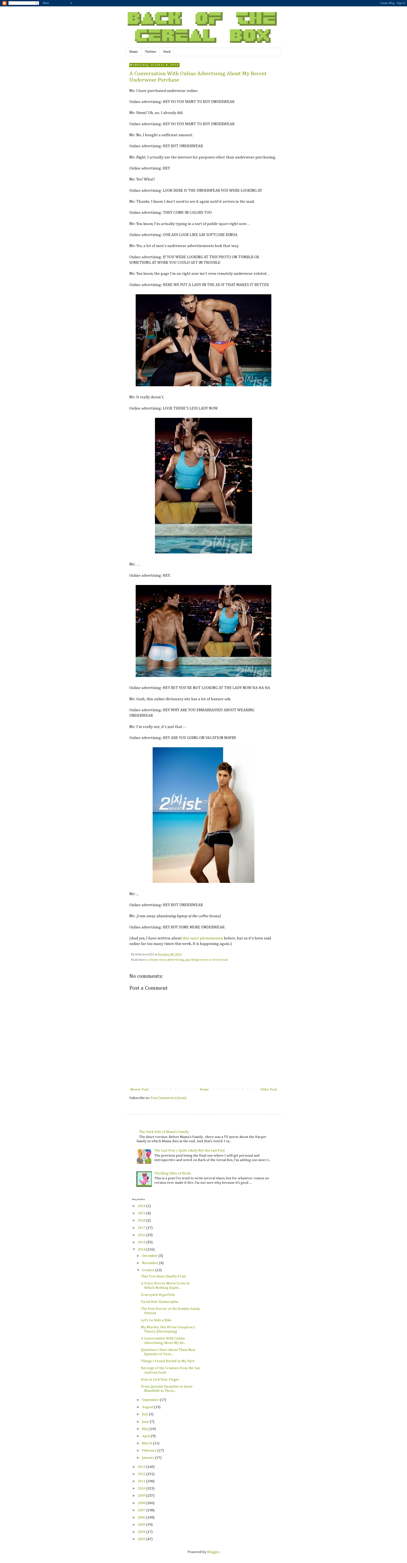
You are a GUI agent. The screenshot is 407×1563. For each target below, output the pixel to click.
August (148, 1407)
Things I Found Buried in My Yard (167, 1361)
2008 (142, 1503)
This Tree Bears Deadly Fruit (163, 1276)
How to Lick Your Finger (160, 1379)
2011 (142, 1481)
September (151, 1400)
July (145, 1414)
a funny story (157, 959)
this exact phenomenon (203, 938)
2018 (142, 1220)
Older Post (268, 1089)
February (150, 1450)
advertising (175, 959)
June (146, 1422)
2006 (142, 1517)
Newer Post (139, 1089)
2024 (142, 1206)
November (150, 1263)
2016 (142, 1235)
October (148, 1270)
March (147, 1443)
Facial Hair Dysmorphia (159, 1302)
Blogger (213, 1552)
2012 (142, 1474)
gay (187, 959)
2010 (142, 1488)
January (148, 1458)
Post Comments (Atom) (168, 1098)
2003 (142, 1539)
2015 (142, 1242)
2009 (142, 1496)
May (145, 1429)
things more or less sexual (209, 959)
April (146, 1436)
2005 (142, 1525)
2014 (142, 1249)
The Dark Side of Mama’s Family (164, 1132)
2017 (142, 1228)
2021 (142, 1213)
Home (133, 52)
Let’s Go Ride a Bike (156, 1320)
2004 (142, 1532)
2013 (142, 1467)
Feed (166, 52)
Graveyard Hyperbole (158, 1295)
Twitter (150, 52)
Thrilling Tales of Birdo (172, 1173)
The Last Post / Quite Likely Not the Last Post (189, 1150)
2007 (142, 1510)
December (150, 1256)
